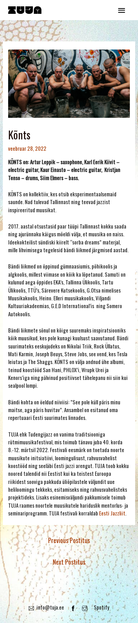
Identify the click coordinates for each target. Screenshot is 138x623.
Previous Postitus (69, 540)
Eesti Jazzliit (112, 513)
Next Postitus (69, 561)
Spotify (101, 607)
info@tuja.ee (50, 607)
